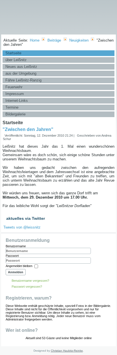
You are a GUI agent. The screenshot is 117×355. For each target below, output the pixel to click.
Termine (11, 107)
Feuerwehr (13, 87)
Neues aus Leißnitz (21, 66)
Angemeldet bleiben (19, 266)
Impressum (14, 94)
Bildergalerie (15, 114)
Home (34, 40)
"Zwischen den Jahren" (28, 129)
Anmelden (15, 272)
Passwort (12, 255)
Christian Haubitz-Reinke (67, 350)
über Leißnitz (16, 60)
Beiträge (54, 40)
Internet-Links (16, 100)
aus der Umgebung (20, 73)
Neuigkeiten (79, 40)
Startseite (13, 53)
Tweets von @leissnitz (22, 227)
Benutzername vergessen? (30, 280)
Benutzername (16, 246)
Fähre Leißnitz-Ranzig (23, 80)
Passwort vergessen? (27, 286)
